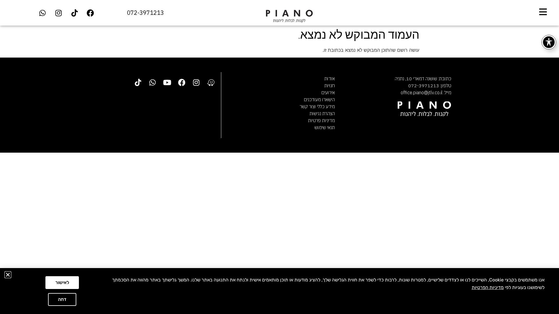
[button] (7, 274)
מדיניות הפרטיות (488, 287)
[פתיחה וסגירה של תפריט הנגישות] (549, 42)
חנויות (329, 85)
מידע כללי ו (325, 106)
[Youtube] (167, 82)
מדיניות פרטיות (321, 120)
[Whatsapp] (42, 13)
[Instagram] (58, 13)
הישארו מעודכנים (319, 99)
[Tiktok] (74, 13)
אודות (329, 78)
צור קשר (307, 106)
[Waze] (211, 82)
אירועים (328, 92)
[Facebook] (90, 13)
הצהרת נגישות (322, 113)
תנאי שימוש (324, 127)
